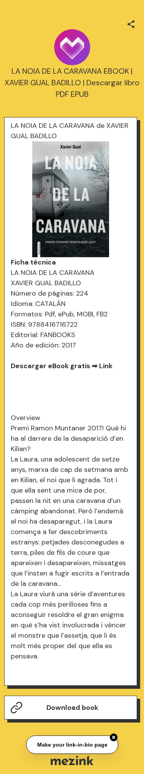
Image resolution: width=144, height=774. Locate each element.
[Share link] (131, 23)
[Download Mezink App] (72, 760)
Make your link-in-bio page (72, 744)
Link (106, 365)
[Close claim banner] (114, 737)
